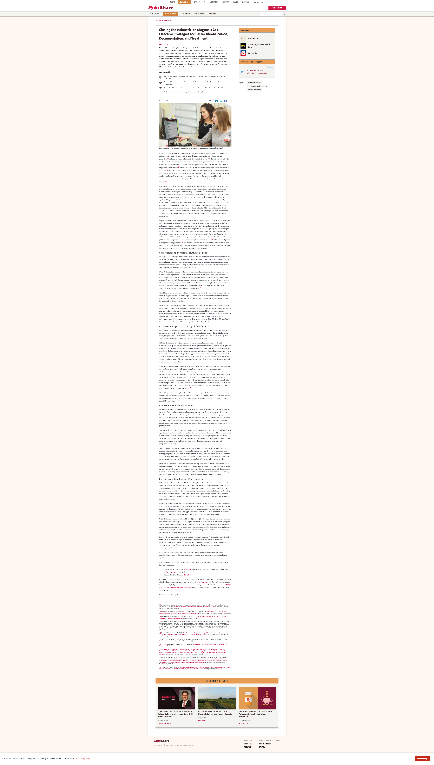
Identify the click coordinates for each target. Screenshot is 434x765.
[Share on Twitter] (221, 101)
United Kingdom (265, 744)
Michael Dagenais (170, 572)
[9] (160, 657)
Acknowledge (422, 759)
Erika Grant (188, 575)
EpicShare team (204, 582)
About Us (247, 747)
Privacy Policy (158, 745)
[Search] (284, 14)
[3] (160, 616)
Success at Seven (254, 89)
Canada (262, 747)
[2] (160, 611)
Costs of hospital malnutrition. (168, 641)
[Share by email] (230, 101)
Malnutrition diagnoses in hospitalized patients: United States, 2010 (193, 607)
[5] (160, 633)
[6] (160, 639)
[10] (160, 667)
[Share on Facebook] (225, 101)
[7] (160, 644)
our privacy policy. (83, 759)
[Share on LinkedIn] (216, 101)
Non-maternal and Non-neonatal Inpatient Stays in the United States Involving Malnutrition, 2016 (193, 612)
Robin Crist (188, 570)
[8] (160, 649)
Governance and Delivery (257, 86)
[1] (168, 158)
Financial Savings (254, 83)
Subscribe (248, 744)
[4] (179, 167)
